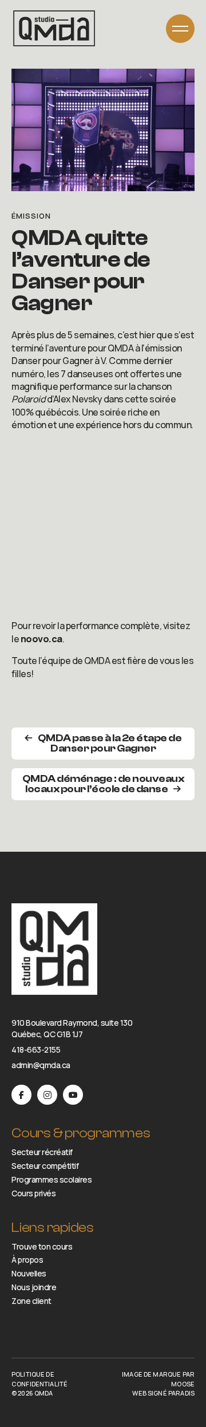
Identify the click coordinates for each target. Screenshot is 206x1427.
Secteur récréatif (42, 1152)
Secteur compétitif (44, 1166)
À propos (27, 1260)
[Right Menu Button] (180, 28)
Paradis (181, 1393)
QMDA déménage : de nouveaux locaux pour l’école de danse (103, 784)
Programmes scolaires (51, 1180)
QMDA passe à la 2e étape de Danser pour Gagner (110, 743)
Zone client (31, 1301)
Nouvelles (28, 1273)
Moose (183, 1383)
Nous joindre (33, 1287)
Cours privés (33, 1193)
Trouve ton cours (41, 1246)
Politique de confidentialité (39, 1379)
